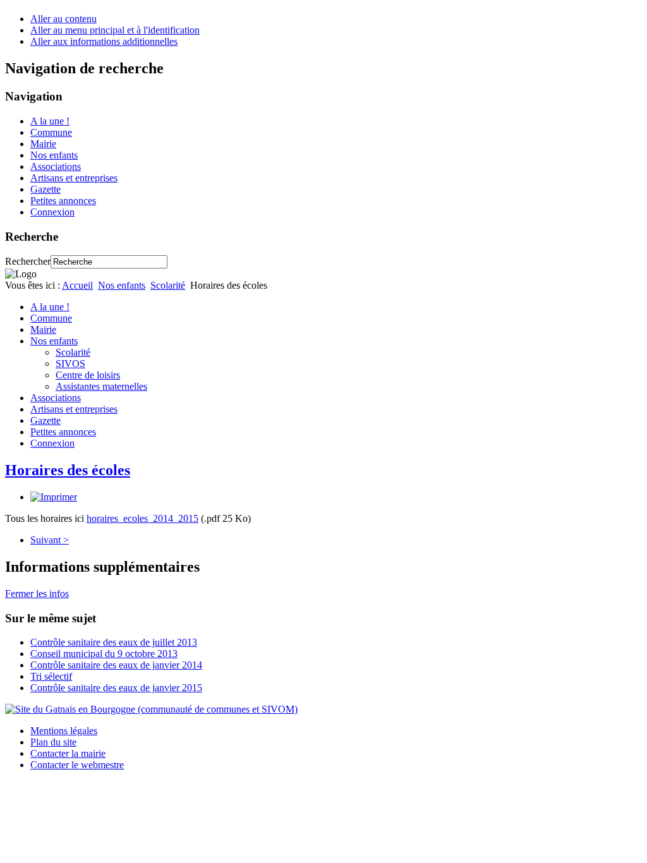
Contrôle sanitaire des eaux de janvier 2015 (116, 687)
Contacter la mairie (68, 753)
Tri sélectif (51, 676)
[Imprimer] (53, 497)
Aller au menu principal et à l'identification (115, 30)
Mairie (43, 143)
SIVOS (70, 363)
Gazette (45, 189)
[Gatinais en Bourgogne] (151, 709)
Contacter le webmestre (77, 764)
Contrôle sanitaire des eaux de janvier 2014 (116, 665)
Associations (55, 166)
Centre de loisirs (88, 375)
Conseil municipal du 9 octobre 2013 (104, 653)
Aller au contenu (63, 18)
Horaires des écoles (67, 470)
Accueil (77, 285)
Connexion (52, 212)
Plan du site (53, 742)
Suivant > (49, 539)
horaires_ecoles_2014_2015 (142, 518)
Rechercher (28, 261)
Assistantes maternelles (101, 386)
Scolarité (167, 285)
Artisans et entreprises (74, 177)
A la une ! (50, 121)
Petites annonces (63, 200)
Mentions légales (63, 730)
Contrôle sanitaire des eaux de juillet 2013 (113, 642)
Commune (51, 132)
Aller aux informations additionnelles (104, 41)
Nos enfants (54, 155)
